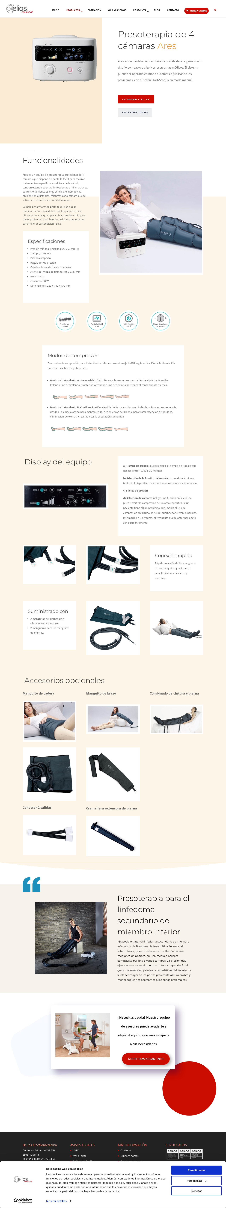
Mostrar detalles (56, 1201)
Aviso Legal (79, 1156)
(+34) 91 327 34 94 (44, 1159)
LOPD (76, 1150)
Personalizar (194, 1180)
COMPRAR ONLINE (136, 99)
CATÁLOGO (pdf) (135, 112)
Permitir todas (196, 1170)
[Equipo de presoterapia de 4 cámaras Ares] (65, 87)
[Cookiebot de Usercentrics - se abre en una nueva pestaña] (22, 1201)
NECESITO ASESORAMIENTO (145, 1059)
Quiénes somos (129, 1156)
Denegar (196, 1190)
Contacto (125, 1150)
